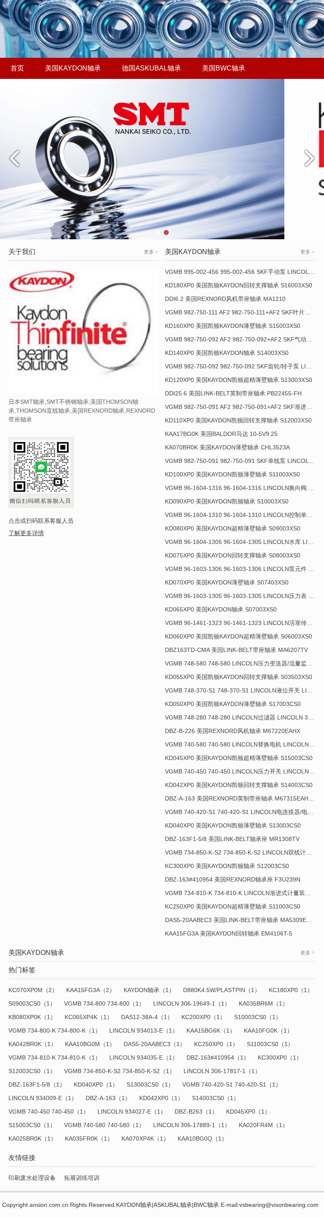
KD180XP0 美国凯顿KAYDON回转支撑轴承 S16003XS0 (238, 285)
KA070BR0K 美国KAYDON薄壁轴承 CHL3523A (227, 447)
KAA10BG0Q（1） (202, 1138)
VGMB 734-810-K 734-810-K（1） (54, 1057)
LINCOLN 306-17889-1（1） (191, 1125)
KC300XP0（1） (280, 1057)
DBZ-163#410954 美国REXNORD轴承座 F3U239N (232, 879)
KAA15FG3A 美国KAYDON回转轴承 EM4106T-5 (228, 933)
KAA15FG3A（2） (90, 990)
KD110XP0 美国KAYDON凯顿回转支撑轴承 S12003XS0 (238, 420)
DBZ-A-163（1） (108, 1098)
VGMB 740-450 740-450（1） (48, 1111)
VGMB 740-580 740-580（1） (104, 1125)
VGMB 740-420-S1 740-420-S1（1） (231, 1084)
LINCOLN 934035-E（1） (143, 1057)
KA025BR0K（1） (32, 1138)
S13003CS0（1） (150, 1084)
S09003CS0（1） (32, 1003)
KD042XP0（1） (161, 1098)
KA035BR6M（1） (263, 1003)
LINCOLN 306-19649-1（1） (191, 1003)
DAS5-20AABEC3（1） (155, 1044)
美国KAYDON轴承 (73, 68)
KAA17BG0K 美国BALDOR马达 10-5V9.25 (221, 433)
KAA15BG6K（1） (210, 1030)
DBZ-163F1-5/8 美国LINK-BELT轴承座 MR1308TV (232, 839)
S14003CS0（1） (215, 1098)
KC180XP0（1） (291, 990)
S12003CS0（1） (32, 1071)
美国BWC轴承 (223, 68)
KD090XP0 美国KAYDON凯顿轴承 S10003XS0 (227, 501)
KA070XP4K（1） (145, 1138)
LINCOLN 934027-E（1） (131, 1111)
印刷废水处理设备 (32, 1177)
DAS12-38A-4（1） (147, 1017)
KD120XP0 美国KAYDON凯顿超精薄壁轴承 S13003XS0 (238, 379)
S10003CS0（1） (257, 1017)
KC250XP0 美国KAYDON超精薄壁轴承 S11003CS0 (232, 906)
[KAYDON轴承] (162, 158)
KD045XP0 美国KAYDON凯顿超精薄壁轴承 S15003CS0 (239, 758)
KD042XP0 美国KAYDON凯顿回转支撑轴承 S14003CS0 (239, 785)
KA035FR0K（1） (89, 1138)
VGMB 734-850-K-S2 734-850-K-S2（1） (119, 1071)
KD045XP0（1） (248, 1111)
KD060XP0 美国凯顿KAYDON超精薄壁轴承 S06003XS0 (238, 636)
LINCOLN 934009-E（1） (42, 1098)
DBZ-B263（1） (196, 1111)
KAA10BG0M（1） (90, 1044)
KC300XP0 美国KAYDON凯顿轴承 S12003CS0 (227, 866)
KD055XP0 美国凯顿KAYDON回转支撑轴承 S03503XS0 (238, 676)
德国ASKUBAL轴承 (151, 68)
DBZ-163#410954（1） (217, 1057)
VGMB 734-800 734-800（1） (104, 1003)
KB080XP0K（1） (32, 1017)
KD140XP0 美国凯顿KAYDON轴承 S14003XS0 (227, 352)
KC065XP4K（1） (89, 1017)
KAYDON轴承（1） (149, 990)
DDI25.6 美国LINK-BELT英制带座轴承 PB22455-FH (233, 393)
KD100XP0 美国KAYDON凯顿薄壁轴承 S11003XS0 (232, 474)
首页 (17, 68)
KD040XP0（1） (96, 1084)
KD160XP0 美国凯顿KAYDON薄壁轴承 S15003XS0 (232, 325)
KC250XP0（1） (216, 1044)
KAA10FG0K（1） (268, 1030)
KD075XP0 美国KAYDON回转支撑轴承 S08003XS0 (232, 555)
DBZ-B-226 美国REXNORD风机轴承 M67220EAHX (232, 730)
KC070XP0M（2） (33, 990)
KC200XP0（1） (203, 1017)
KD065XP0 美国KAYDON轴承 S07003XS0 (221, 609)
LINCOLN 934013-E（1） (143, 1030)
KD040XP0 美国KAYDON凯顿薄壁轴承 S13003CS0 (233, 825)
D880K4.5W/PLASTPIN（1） (221, 990)
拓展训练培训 (82, 1177)
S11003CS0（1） (270, 1044)
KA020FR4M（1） (263, 1125)
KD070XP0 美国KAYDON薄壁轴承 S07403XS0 (227, 582)
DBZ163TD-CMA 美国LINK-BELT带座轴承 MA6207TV (236, 649)
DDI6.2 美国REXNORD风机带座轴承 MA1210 (225, 298)
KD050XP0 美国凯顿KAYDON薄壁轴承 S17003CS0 (233, 703)
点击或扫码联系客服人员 (40, 520)
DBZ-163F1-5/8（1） (36, 1084)
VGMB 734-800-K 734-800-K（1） (54, 1030)
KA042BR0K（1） (32, 1044)
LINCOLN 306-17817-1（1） (222, 1071)
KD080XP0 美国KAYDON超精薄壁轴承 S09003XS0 (232, 528)
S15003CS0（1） (32, 1125)
